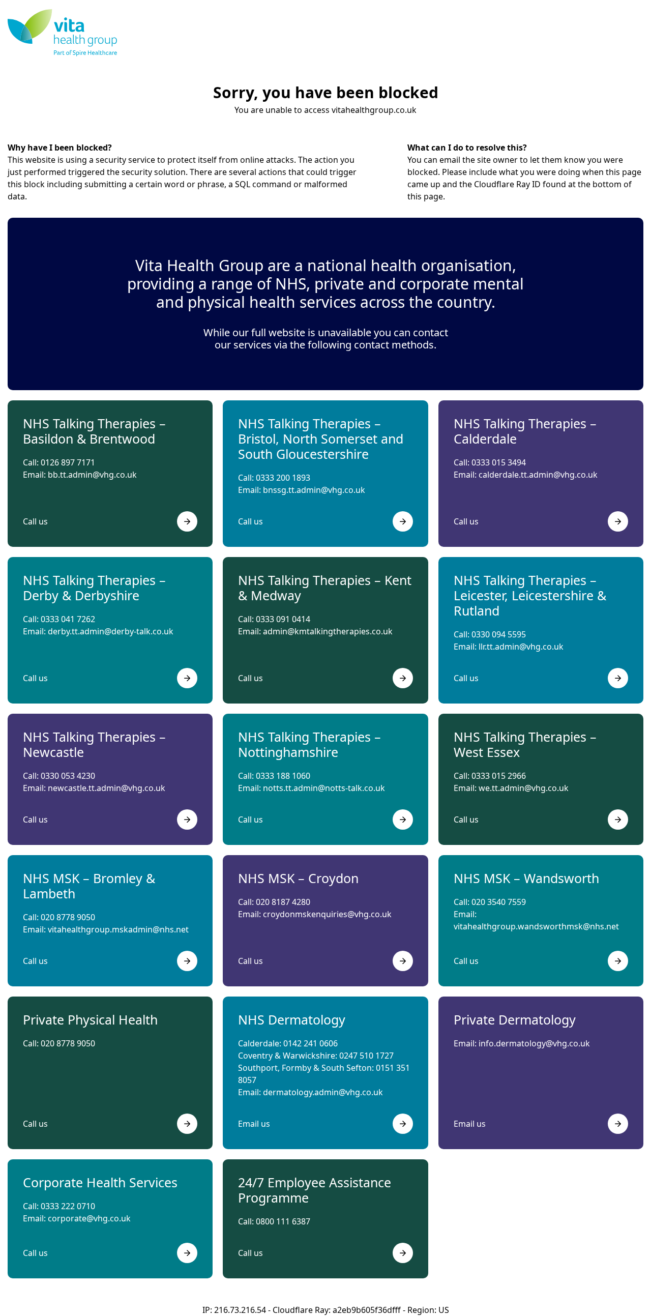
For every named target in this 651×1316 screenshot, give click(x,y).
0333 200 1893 (283, 477)
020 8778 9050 (68, 917)
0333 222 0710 (68, 1206)
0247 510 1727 (366, 1055)
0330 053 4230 (68, 775)
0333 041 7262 (68, 619)
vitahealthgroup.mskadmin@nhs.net (118, 929)
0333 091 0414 (283, 619)
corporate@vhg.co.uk (89, 1218)
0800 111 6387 (283, 1221)
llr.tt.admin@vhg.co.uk (521, 646)
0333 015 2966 (498, 775)
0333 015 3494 (498, 462)
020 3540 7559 (498, 902)
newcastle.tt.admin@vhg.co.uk (106, 788)
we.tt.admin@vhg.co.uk (524, 788)
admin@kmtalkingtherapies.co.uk (328, 631)
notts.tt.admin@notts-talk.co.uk (324, 788)
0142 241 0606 (310, 1043)
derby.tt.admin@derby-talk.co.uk (110, 631)
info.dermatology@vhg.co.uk (534, 1043)
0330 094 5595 (498, 634)
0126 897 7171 (68, 462)
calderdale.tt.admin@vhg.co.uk (538, 474)
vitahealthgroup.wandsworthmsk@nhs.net (536, 926)
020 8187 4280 (283, 902)
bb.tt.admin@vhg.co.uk (92, 474)
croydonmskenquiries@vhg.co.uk (327, 914)
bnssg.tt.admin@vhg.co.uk (314, 489)
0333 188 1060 (283, 775)
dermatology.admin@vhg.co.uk (323, 1092)
